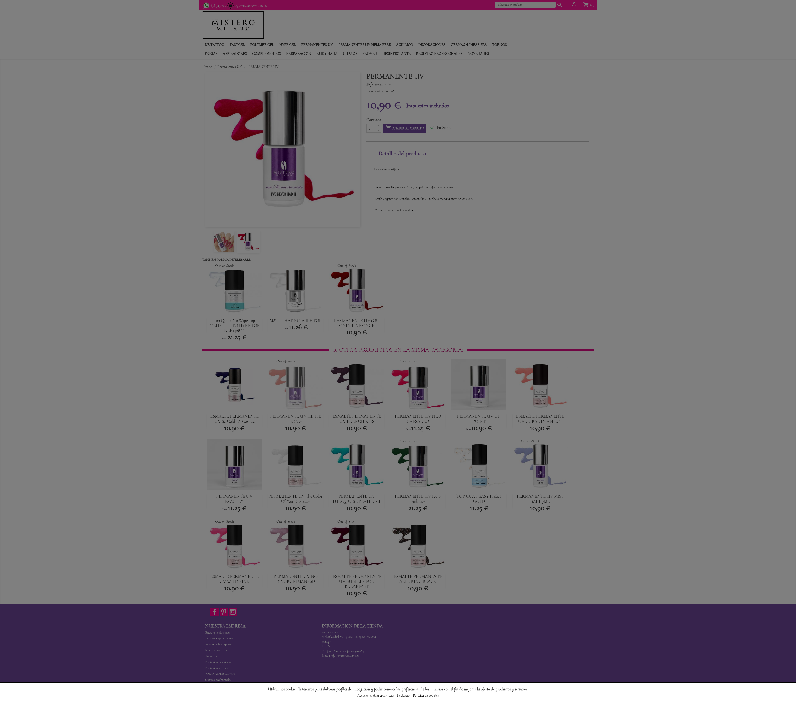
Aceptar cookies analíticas (375, 695)
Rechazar (403, 695)
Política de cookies (426, 695)
